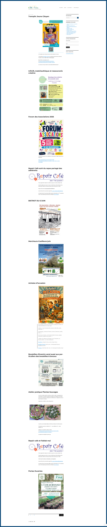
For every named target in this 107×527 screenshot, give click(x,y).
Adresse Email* (68, 40)
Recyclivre (40, 342)
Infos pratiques (76, 7)
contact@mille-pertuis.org (69, 53)
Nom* (67, 43)
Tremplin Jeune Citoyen (38, 16)
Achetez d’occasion (36, 283)
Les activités (69, 7)
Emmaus (40, 347)
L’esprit (65, 7)
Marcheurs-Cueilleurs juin (39, 241)
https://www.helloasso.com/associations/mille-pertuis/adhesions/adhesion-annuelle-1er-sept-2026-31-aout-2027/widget (49, 160)
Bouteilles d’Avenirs (46, 56)
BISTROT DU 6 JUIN (36, 201)
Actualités (61, 7)
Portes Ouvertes (35, 471)
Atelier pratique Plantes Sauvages (43, 392)
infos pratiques (56, 194)
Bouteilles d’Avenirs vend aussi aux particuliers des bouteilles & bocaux (45, 355)
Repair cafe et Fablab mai (39, 441)
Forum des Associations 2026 (41, 117)
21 (34, 515)
